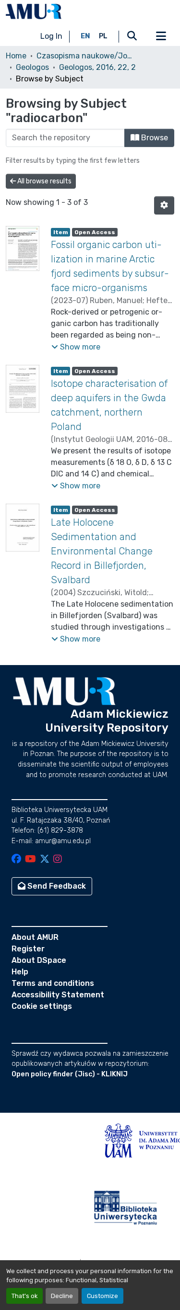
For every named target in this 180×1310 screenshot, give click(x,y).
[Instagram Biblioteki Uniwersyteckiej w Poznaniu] (57, 859)
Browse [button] (153, 137)
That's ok (24, 1295)
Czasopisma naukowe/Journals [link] (84, 55)
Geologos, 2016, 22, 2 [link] (97, 67)
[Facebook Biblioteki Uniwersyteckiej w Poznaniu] (16, 859)
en (85, 36)
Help (20, 971)
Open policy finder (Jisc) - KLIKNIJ (70, 1074)
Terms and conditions (53, 983)
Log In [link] (51, 36)
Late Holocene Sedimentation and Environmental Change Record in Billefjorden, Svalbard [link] (102, 551)
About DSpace (39, 960)
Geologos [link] (32, 67)
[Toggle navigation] (160, 36)
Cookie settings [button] (42, 1006)
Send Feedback (55, 886)
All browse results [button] (44, 181)
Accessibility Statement (58, 994)
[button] (33, 11)
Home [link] (16, 55)
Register (28, 948)
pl (103, 36)
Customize (102, 1295)
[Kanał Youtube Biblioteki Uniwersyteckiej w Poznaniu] (30, 859)
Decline (62, 1295)
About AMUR (35, 937)
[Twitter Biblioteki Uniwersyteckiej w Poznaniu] (44, 859)
